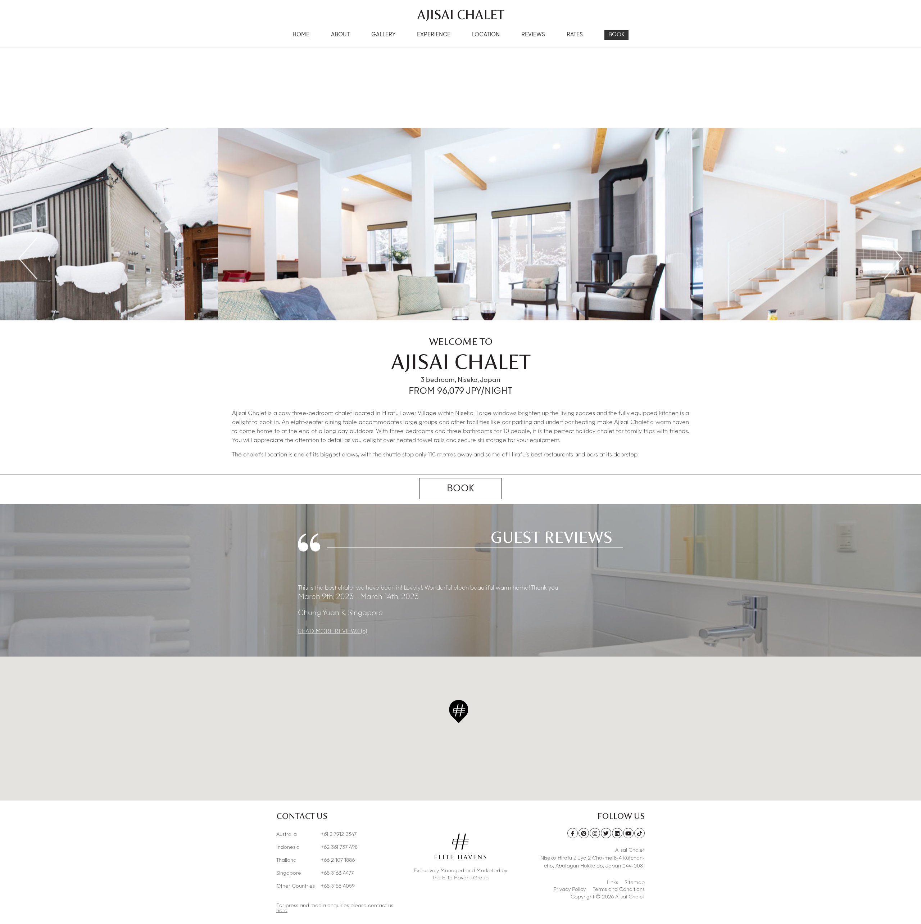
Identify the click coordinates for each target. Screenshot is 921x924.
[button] (458, 711)
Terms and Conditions (619, 889)
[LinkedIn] (617, 833)
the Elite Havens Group (461, 877)
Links (612, 882)
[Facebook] (572, 833)
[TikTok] (639, 833)
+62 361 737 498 (317, 847)
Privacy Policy (569, 889)
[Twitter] (606, 833)
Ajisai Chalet (460, 14)
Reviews (533, 35)
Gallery (383, 35)
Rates (575, 35)
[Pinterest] (584, 833)
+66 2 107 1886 (315, 860)
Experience (433, 35)
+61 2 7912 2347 (316, 834)
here (281, 910)
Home (300, 35)
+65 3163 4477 (315, 873)
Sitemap (635, 882)
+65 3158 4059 (315, 886)
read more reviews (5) (332, 632)
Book (616, 35)
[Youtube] (628, 833)
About (340, 35)
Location (486, 35)
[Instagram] (595, 833)
